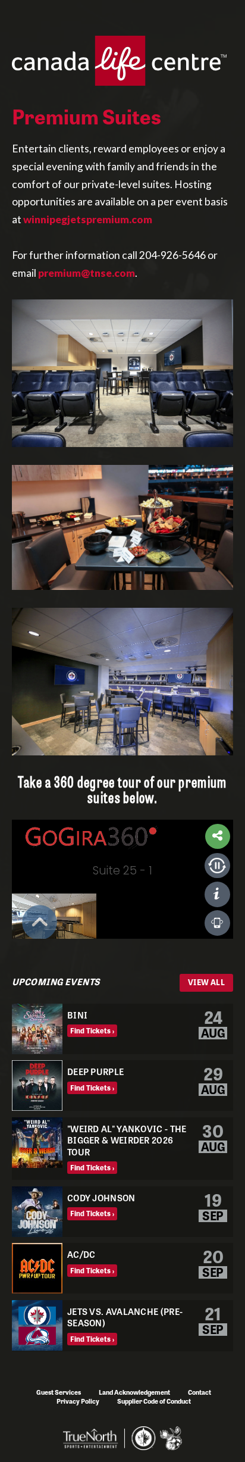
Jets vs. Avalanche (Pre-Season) (125, 1317)
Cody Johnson (101, 1197)
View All (206, 982)
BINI (77, 1014)
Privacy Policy (77, 1400)
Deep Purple (95, 1071)
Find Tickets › (92, 1030)
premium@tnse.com (86, 273)
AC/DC (81, 1254)
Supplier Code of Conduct (154, 1400)
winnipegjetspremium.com (87, 219)
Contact (199, 1392)
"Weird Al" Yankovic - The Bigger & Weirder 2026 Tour (127, 1140)
